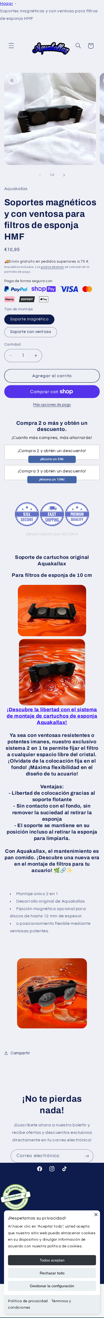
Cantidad (12, 344)
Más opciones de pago (52, 405)
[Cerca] (96, 1214)
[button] (11, 46)
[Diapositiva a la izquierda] (40, 175)
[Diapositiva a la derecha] (64, 175)
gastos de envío (52, 267)
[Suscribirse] (87, 1155)
